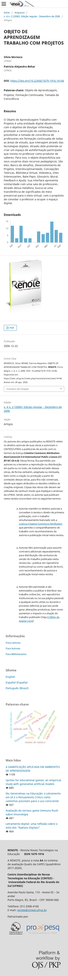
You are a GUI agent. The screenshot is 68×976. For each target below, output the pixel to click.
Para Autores (13, 648)
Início (7, 12)
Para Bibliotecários (16, 654)
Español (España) (17, 682)
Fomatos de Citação (17, 389)
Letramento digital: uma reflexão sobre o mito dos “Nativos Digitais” (31, 825)
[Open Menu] (4, 4)
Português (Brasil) (17, 688)
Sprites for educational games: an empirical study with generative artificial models (33, 782)
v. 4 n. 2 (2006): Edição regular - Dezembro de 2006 (32, 16)
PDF (11, 328)
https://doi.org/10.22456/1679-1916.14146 (37, 81)
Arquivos (20, 12)
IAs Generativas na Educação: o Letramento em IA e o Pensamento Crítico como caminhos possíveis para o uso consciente (33, 797)
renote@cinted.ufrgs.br (32, 910)
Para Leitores (13, 642)
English (10, 677)
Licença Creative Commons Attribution (40, 523)
